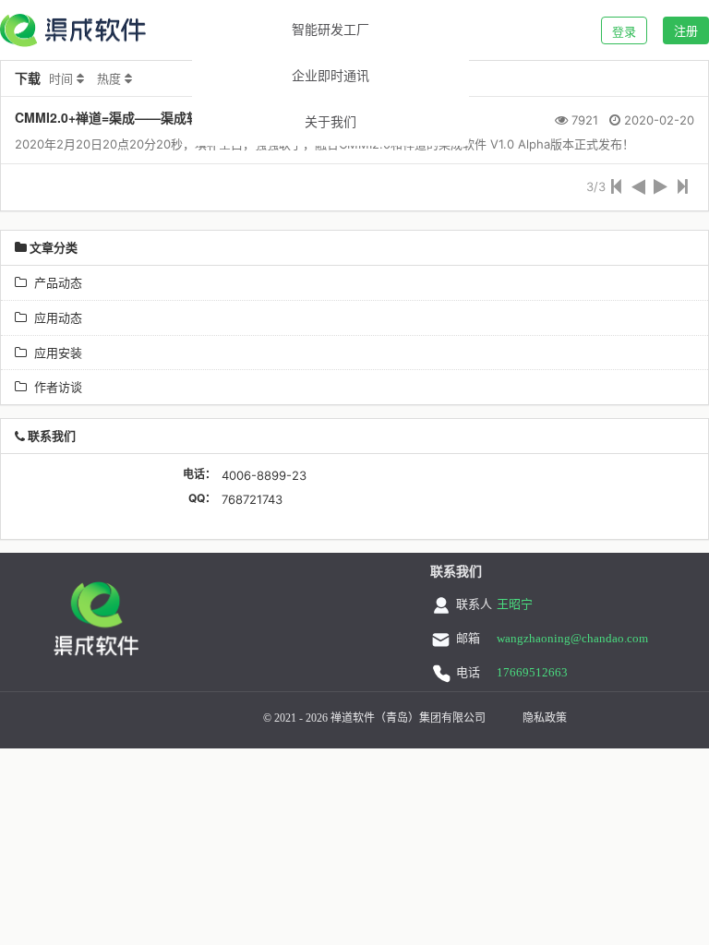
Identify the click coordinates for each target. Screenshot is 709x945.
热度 (109, 78)
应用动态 (54, 317)
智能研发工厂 (330, 30)
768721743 (252, 499)
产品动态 (54, 282)
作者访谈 (54, 386)
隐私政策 (545, 718)
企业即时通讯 (330, 76)
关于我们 (330, 122)
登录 (624, 31)
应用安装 (54, 352)
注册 (686, 30)
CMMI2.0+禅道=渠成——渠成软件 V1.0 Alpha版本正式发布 (188, 117)
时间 (61, 78)
